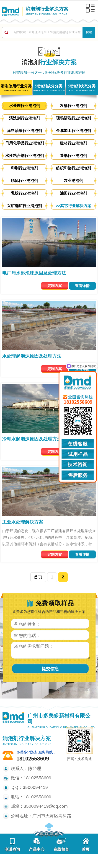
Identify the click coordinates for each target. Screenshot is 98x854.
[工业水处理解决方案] (49, 491)
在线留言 (61, 849)
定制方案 (54, 286)
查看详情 (82, 286)
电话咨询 (12, 849)
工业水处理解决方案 (22, 521)
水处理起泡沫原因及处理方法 (32, 355)
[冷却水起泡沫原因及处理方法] (49, 408)
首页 (38, 577)
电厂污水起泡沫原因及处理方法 (34, 272)
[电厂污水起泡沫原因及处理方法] (49, 242)
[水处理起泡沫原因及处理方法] (49, 325)
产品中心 (36, 849)
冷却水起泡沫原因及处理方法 (32, 438)
